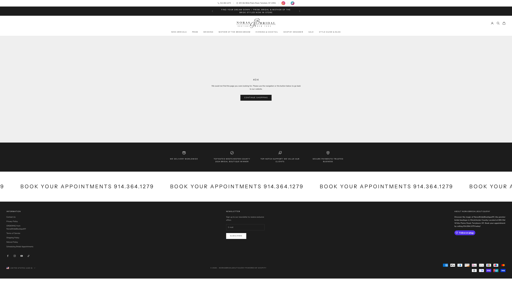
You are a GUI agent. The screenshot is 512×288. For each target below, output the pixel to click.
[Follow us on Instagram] (283, 3)
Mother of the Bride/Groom (234, 32)
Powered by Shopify (256, 268)
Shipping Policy (12, 237)
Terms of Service (13, 233)
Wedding (208, 32)
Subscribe (236, 236)
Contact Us (11, 217)
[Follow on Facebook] (7, 256)
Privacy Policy (12, 221)
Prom (195, 32)
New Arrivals (179, 32)
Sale (311, 32)
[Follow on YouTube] (21, 256)
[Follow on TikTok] (28, 256)
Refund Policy (12, 242)
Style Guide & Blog (330, 32)
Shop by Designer (293, 32)
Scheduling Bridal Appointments (19, 246)
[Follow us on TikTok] (292, 3)
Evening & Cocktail (267, 32)
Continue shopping (256, 97)
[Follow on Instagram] (14, 256)
